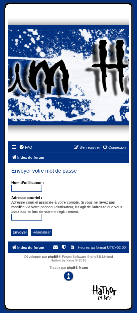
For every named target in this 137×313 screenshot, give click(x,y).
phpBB (53, 256)
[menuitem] (25, 147)
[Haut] (68, 276)
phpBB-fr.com (77, 267)
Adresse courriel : (26, 198)
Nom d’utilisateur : (27, 183)
